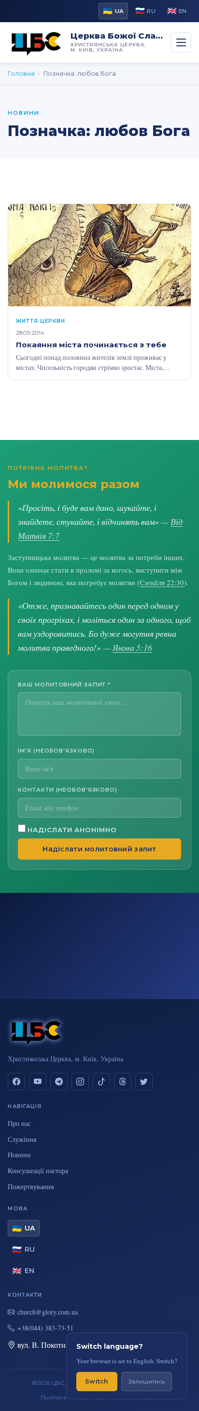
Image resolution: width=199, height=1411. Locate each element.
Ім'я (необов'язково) (56, 750)
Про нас (19, 1123)
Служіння (22, 1139)
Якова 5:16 (132, 647)
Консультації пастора (38, 1170)
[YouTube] (37, 1081)
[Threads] (122, 1081)
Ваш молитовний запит (64, 684)
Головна (21, 73)
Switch (97, 1381)
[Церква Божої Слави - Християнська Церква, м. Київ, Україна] (36, 42)
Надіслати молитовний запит (99, 849)
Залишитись (146, 1381)
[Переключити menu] (181, 42)
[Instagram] (80, 1081)
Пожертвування (31, 1186)
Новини (19, 1154)
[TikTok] (101, 1081)
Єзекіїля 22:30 (162, 582)
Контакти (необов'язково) (67, 789)
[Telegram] (59, 1081)
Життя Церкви (40, 320)
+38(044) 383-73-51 (45, 1327)
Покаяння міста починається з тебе (91, 344)
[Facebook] (16, 1081)
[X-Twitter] (144, 1081)
